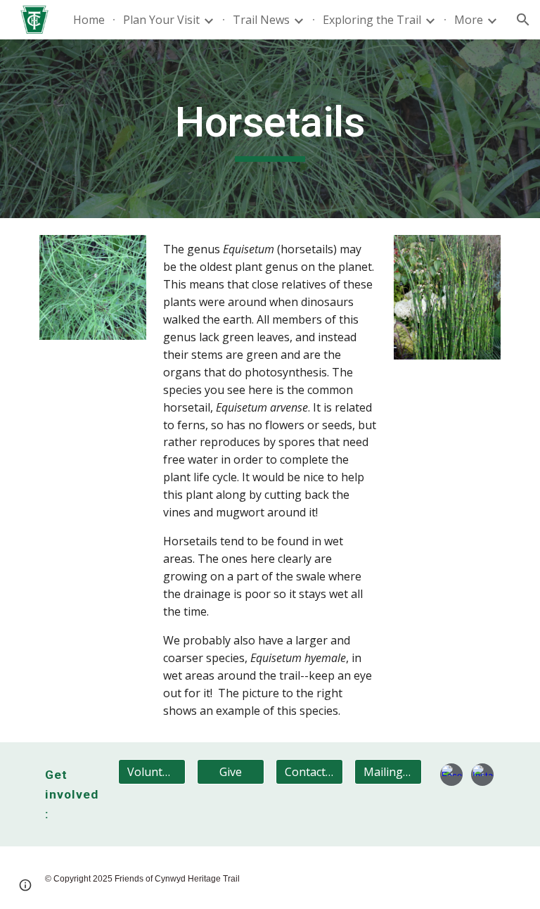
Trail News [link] (261, 19)
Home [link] (89, 19)
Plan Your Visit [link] (161, 19)
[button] (523, 20)
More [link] (468, 19)
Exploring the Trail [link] (372, 19)
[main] (269, 128)
